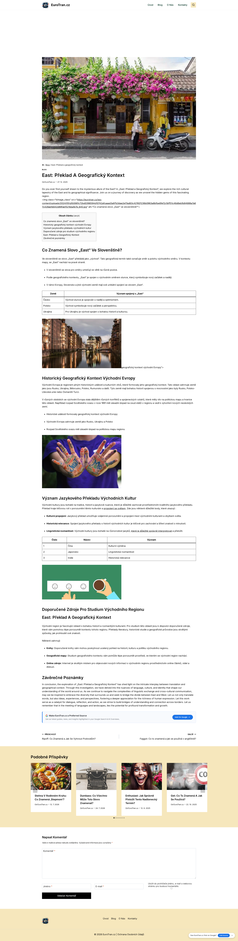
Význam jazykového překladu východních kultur (67, 228)
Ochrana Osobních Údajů (131, 934)
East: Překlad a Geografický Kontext (61, 235)
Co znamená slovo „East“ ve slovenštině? (64, 221)
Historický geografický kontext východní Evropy (67, 224)
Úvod (150, 5)
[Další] (203, 789)
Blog (160, 5)
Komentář (49, 851)
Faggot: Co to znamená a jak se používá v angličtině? (168, 736)
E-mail (100, 886)
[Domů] (43, 165)
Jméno (47, 886)
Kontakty (182, 5)
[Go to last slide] (35, 789)
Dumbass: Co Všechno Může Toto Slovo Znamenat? (93, 799)
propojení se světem (115, 508)
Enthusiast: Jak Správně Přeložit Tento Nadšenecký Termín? (141, 799)
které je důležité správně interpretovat (151, 531)
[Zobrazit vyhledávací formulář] (193, 5)
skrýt (76, 216)
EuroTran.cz (50, 182)
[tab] (114, 817)
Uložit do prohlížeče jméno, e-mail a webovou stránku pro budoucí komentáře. (170, 884)
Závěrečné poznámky (54, 238)
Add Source (224, 935)
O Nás (170, 5)
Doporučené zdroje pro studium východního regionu (69, 231)
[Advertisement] (119, 28)
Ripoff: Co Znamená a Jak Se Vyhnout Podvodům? (69, 736)
